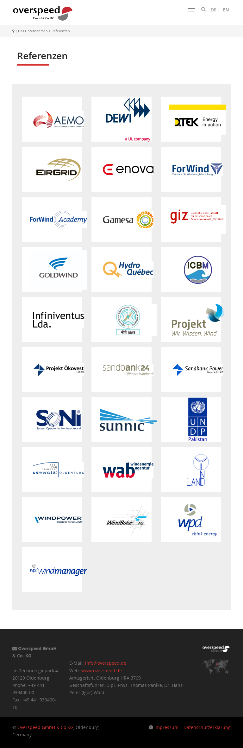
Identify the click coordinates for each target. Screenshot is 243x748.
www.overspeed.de (101, 671)
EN (226, 10)
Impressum (166, 727)
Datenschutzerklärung (207, 727)
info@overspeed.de (105, 663)
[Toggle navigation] (191, 9)
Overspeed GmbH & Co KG (45, 727)
